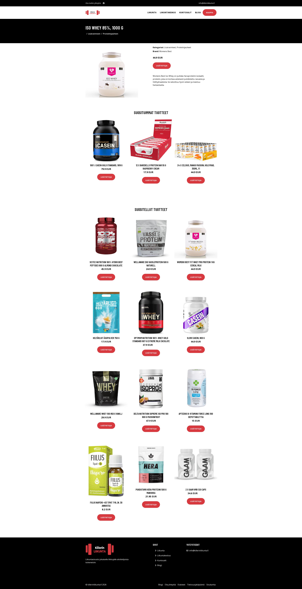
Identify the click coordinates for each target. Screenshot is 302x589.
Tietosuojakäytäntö (196, 584)
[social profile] (103, 3)
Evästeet (181, 584)
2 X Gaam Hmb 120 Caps (196, 489)
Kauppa (209, 12)
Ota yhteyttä (170, 584)
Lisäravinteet (94, 33)
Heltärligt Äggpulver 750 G (106, 337)
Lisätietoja (161, 65)
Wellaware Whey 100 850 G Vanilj (106, 413)
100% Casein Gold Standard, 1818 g (106, 165)
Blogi (198, 12)
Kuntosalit (185, 12)
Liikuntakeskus (168, 12)
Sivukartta (211, 584)
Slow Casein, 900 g (196, 337)
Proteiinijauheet (110, 33)
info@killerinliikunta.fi (207, 3)
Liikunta (151, 12)
